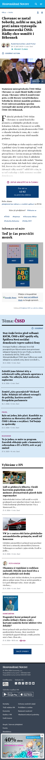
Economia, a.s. (17, 670)
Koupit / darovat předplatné (12, 724)
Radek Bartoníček (18, 44)
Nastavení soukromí (25, 711)
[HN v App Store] (26, 694)
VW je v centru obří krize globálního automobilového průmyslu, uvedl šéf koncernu (22, 536)
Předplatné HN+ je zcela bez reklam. (31, 308)
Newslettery (7, 732)
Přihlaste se (31, 210)
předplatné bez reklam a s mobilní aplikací (18, 204)
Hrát (14, 261)
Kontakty (6, 704)
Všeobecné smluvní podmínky (28, 714)
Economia (6, 711)
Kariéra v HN (7, 714)
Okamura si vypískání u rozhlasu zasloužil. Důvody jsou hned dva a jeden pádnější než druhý (21, 571)
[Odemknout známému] (42, 12)
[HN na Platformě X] (16, 683)
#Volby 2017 (27, 221)
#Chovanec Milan (30, 217)
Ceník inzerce (7, 718)
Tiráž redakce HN (9, 707)
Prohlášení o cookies (25, 707)
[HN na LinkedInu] (26, 683)
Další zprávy (22, 651)
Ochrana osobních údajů (26, 704)
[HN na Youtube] (33, 683)
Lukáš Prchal (30, 44)
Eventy (5, 728)
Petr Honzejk (14, 563)
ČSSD (20, 321)
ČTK (38, 81)
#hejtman (16, 217)
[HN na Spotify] (30, 683)
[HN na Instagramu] (23, 683)
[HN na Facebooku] (19, 683)
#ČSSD (6, 217)
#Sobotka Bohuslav (11, 221)
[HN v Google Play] (10, 694)
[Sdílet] (38, 12)
